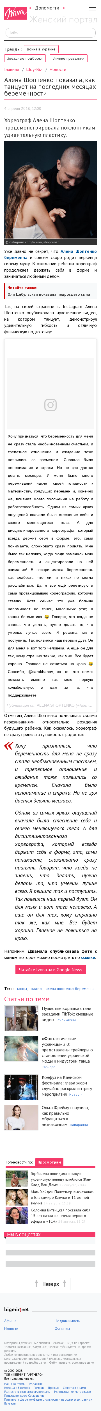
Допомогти (47, 7)
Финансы (62, 1328)
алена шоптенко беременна (70, 988)
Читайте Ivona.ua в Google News (50, 969)
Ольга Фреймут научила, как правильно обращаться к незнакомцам (65, 1116)
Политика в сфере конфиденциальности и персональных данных (48, 1399)
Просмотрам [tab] (49, 1162)
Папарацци (79, 1125)
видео (36, 988)
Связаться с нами (74, 1388)
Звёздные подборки (25, 58)
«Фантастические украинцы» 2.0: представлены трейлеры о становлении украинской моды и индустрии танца (67, 1050)
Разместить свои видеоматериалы (27, 1392)
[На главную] (63, 20)
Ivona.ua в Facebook (17, 1388)
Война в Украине (41, 49)
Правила (53, 1388)
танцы (22, 988)
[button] (50, 1284)
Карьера (48, 1067)
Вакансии (10, 1403)
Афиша (10, 1320)
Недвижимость (67, 1320)
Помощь (38, 1388)
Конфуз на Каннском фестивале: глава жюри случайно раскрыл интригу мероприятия (67, 1085)
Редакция (36, 1384)
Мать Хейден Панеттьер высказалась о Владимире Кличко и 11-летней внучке (62, 1197)
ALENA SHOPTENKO (56, 705)
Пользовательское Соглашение (24, 1396)
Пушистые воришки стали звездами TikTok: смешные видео (67, 1013)
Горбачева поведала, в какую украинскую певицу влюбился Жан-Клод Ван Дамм (61, 1179)
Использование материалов (72, 1392)
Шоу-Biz (34, 69)
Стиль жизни (66, 1020)
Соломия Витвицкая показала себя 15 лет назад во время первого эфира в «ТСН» (60, 1216)
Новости (57, 69)
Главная (11, 69)
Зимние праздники (68, 58)
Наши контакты (14, 1384)
